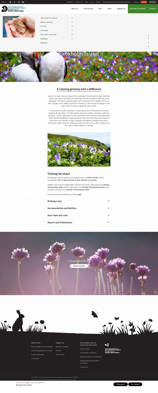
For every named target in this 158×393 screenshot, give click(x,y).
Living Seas (35, 358)
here (79, 194)
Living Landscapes (37, 354)
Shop (92, 2)
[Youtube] (23, 2)
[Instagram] (19, 2)
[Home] (13, 9)
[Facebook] (14, 2)
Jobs (86, 2)
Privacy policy (85, 349)
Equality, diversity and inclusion (91, 357)
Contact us (79, 2)
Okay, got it (120, 384)
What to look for (79, 266)
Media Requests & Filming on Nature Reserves (116, 2)
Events (98, 2)
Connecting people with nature (42, 350)
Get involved (60, 354)
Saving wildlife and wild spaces (42, 347)
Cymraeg (152, 2)
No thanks (135, 384)
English (144, 2)
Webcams (70, 2)
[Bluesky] (10, 2)
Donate (58, 350)
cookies (27, 382)
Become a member (62, 347)
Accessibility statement (88, 353)
